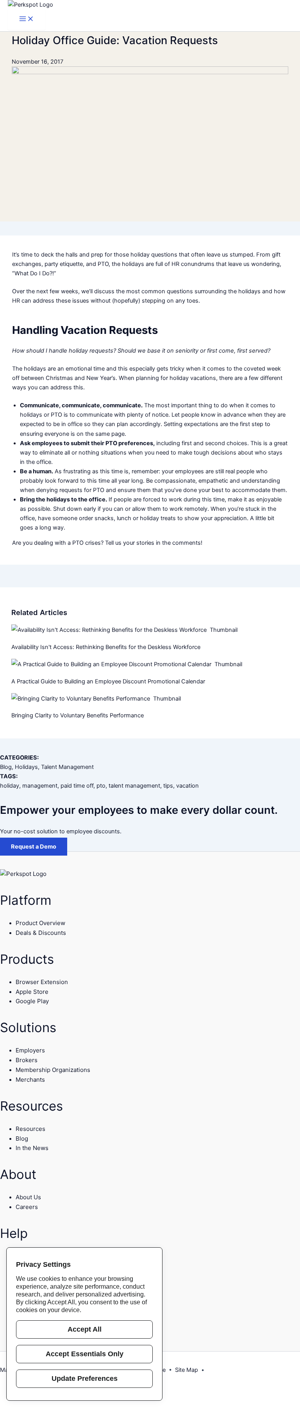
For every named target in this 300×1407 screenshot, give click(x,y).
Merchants (30, 1079)
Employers (30, 1050)
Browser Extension (42, 982)
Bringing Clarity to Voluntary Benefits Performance (78, 715)
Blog (6, 766)
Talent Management (67, 766)
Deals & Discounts (41, 932)
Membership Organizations (53, 1070)
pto (100, 785)
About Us (28, 1197)
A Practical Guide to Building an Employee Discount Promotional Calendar (109, 681)
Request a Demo (33, 846)
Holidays (26, 766)
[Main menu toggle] (26, 19)
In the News (32, 1148)
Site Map (186, 1369)
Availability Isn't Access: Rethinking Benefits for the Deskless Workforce (106, 647)
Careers (27, 1207)
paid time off (77, 785)
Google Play (32, 1001)
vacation (187, 785)
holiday (9, 785)
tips (168, 785)
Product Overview (40, 923)
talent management (134, 785)
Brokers (27, 1060)
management (39, 785)
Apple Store (32, 991)
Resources (30, 1128)
